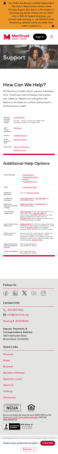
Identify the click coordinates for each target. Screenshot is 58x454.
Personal (8, 354)
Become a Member (14, 373)
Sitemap (8, 391)
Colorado (47, 443)
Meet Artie (17, 128)
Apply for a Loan (20, 150)
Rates (6, 361)
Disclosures (9, 398)
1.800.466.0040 (26, 198)
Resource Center (33, 193)
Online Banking (28, 175)
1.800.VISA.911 (25, 212)
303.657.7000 (19, 118)
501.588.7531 (40, 204)
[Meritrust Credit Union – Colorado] (16, 37)
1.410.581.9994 (38, 213)
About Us (8, 385)
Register (26, 179)
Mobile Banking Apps (30, 177)
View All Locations (20, 139)
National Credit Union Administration (21, 418)
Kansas (27, 449)
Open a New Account (21, 147)
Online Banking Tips (30, 182)
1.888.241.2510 (26, 224)
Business (8, 367)
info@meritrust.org (20, 135)
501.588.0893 (40, 198)
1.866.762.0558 (26, 204)
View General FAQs (30, 187)
